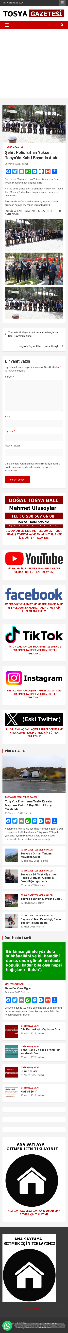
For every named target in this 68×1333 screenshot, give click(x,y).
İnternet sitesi (12, 445)
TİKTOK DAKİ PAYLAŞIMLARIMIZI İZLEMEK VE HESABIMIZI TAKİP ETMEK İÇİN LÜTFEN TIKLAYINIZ (34, 650)
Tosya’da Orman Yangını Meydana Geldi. (36, 855)
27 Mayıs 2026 (28, 903)
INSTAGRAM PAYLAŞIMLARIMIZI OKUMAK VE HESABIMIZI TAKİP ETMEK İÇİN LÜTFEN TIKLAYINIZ (34, 694)
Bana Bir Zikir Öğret (18, 988)
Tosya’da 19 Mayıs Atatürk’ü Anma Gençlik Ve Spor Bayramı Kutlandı (33, 334)
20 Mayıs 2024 (12, 164)
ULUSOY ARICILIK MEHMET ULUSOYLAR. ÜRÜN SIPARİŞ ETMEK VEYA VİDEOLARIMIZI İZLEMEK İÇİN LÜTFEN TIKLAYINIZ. (34, 534)
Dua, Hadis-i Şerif (18, 938)
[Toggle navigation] (6, 25)
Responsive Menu (62, 3)
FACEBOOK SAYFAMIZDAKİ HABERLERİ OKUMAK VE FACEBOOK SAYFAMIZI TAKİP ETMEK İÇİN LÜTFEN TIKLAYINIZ (34, 608)
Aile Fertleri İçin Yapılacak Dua (40, 1029)
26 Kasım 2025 (12, 992)
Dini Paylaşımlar (14, 984)
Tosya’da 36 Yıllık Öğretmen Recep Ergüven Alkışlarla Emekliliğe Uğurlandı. (39, 878)
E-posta (10, 431)
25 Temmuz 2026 (14, 813)
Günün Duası (29, 1071)
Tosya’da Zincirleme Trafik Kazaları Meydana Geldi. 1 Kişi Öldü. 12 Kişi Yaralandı (29, 805)
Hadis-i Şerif (29, 1091)
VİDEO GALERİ (15, 751)
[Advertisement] (34, 64)
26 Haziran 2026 (29, 885)
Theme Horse (49, 1323)
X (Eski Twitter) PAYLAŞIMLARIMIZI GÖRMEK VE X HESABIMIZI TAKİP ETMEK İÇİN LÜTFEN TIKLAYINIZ (34, 733)
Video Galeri (30, 797)
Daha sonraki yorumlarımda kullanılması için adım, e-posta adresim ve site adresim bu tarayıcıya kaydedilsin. (33, 467)
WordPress (45, 1327)
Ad (7, 416)
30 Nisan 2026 (28, 926)
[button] (7, 1326)
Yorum (9, 376)
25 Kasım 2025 (28, 1075)
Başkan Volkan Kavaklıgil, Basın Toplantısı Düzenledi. (41, 921)
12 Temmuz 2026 (30, 860)
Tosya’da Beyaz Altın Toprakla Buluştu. (39, 346)
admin (25, 164)
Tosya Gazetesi (14, 147)
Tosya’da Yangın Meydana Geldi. (41, 898)
